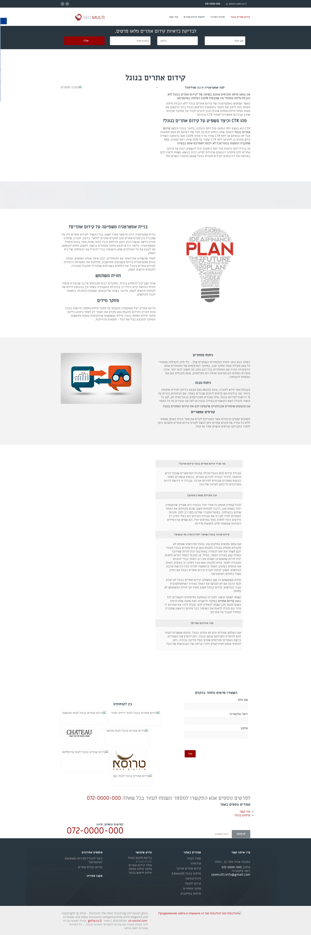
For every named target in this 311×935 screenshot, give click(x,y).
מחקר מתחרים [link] (192, 889)
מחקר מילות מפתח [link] (140, 869)
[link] (84, 17)
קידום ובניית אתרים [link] (90, 867)
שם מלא (242, 700)
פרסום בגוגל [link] (242, 815)
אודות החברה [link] (218, 17)
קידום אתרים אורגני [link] (188, 869)
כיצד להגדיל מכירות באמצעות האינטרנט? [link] (83, 860)
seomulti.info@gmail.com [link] (230, 875)
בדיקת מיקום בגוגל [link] (140, 858)
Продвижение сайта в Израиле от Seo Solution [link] (189, 913)
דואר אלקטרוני (238, 714)
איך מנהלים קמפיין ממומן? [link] (202, 495)
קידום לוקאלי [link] (193, 884)
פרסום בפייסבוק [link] (191, 894)
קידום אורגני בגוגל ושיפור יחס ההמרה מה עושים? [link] (202, 534)
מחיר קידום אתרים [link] (140, 865)
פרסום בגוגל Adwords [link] (186, 874)
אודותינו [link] (196, 864)
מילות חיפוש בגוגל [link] (140, 873)
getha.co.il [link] (95, 921)
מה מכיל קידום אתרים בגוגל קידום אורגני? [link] (202, 463)
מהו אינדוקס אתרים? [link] (201, 623)
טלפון (244, 728)
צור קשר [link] (173, 17)
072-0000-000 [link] (104, 798)
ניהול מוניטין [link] (193, 879)
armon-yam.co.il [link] (238, 3)
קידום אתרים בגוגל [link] (240, 17)
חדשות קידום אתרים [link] (194, 17)
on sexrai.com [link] (137, 921)
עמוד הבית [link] (194, 859)
